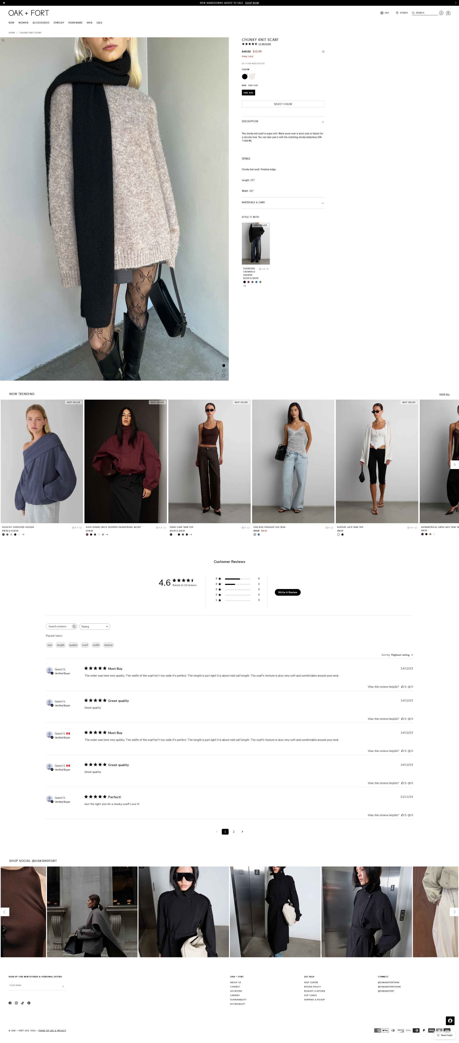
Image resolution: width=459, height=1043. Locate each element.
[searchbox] (58, 626)
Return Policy (312, 987)
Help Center (311, 982)
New (11, 23)
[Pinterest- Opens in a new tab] (28, 1003)
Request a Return (314, 991)
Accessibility (237, 1004)
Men (90, 23)
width (96, 645)
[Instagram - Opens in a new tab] (16, 1003)
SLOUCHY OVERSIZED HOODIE (18, 527)
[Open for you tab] (450, 1020)
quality (73, 645)
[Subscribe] (63, 986)
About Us (235, 982)
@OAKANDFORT (386, 991)
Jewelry (59, 23)
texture (108, 645)
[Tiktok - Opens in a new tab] (22, 1003)
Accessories (41, 23)
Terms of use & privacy (52, 1031)
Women (23, 23)
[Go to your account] (441, 13)
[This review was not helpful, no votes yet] (409, 687)
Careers (235, 995)
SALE (99, 23)
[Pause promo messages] (4, 2)
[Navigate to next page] (242, 832)
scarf (85, 645)
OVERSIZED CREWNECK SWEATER (249, 271)
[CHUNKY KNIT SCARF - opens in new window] (114, 209)
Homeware (75, 23)
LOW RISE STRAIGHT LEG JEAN (269, 527)
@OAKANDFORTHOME (389, 987)
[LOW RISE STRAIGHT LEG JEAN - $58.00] (293, 461)
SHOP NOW (252, 3)
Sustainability (238, 1000)
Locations (236, 991)
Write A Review (287, 592)
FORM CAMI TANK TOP (181, 527)
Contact (235, 987)
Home (12, 33)
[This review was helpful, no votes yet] (402, 687)
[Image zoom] (3, 41)
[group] (42, 469)
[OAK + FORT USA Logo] (29, 13)
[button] (456, 3)
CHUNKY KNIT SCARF (30, 33)
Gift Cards (310, 995)
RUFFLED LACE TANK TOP (350, 527)
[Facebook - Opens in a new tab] (10, 1003)
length (60, 645)
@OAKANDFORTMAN (388, 982)
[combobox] (94, 626)
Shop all (444, 394)
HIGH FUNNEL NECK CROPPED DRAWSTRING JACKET (113, 527)
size (50, 645)
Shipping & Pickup (314, 1000)
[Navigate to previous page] (216, 832)
